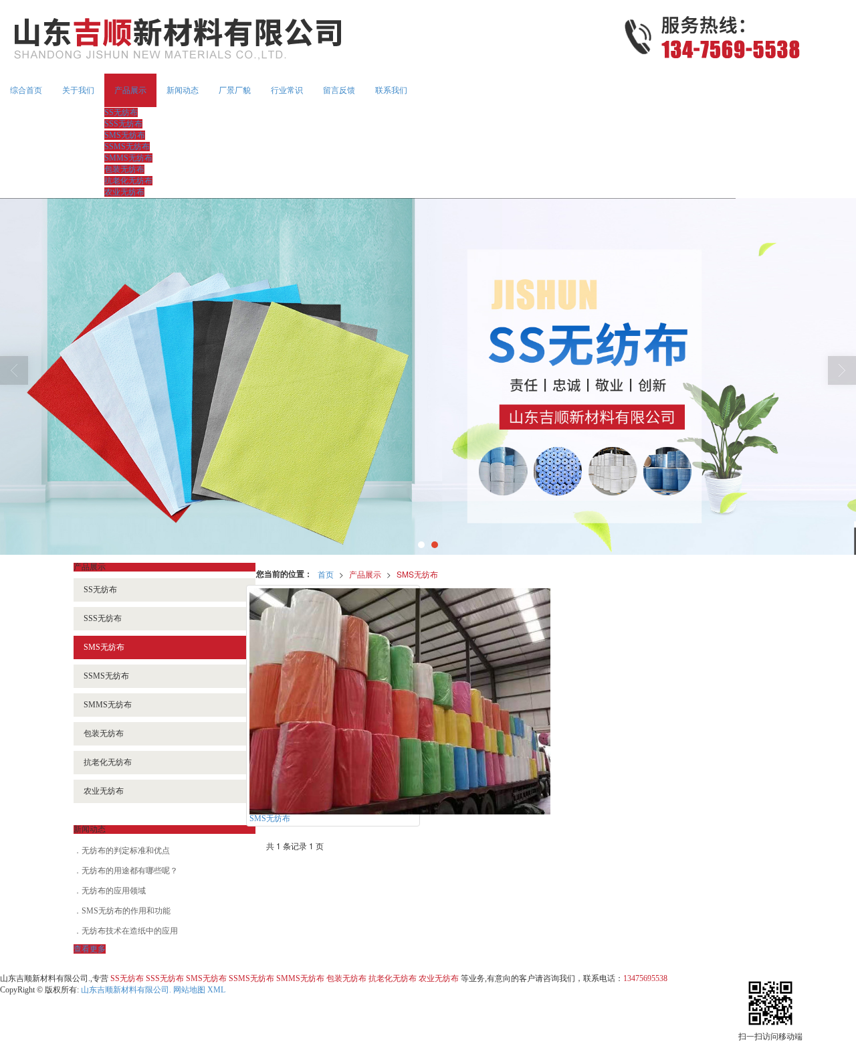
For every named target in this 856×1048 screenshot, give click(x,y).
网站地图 (189, 989)
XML (216, 989)
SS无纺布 (121, 112)
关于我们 (78, 90)
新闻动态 (183, 90)
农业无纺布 (124, 192)
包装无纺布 (124, 169)
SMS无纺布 (124, 135)
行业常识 (287, 90)
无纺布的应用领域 (114, 890)
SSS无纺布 (123, 123)
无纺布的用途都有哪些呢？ (130, 870)
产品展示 (130, 90)
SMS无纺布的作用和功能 (126, 910)
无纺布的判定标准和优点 (126, 850)
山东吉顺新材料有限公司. (126, 989)
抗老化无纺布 (128, 180)
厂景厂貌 (235, 90)
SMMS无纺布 (128, 158)
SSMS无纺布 (127, 146)
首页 (326, 574)
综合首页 (26, 90)
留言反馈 (339, 90)
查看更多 (90, 949)
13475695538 (645, 978)
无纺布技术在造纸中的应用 (130, 931)
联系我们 (391, 90)
